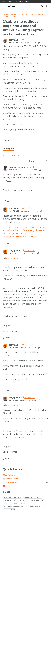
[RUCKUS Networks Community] (11, 6)
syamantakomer (17, 167)
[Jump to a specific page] (46, 161)
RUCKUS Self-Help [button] (12, 497)
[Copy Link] (38, 42)
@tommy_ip (11, 258)
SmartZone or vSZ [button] (33, 497)
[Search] (42, 6)
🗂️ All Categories (10, 475)
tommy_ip (14, 40)
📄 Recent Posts (10, 479)
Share (6, 140)
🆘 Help (6, 486)
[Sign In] (47, 6)
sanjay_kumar (15, 250)
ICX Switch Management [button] (14, 507)
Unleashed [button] (9, 510)
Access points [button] (20, 503)
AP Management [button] (35, 500)
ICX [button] (21, 500)
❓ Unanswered (25, 482)
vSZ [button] (7, 503)
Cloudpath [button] (9, 500)
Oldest (14, 155)
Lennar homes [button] (35, 507)
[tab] (8, 148)
